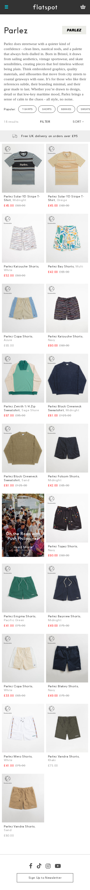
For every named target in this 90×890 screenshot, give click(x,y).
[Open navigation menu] (6, 7)
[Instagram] (48, 865)
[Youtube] (58, 865)
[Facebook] (31, 865)
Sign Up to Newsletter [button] (45, 877)
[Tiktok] (39, 865)
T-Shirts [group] (27, 109)
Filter (45, 121)
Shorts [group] (46, 109)
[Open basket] (82, 7)
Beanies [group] (66, 109)
